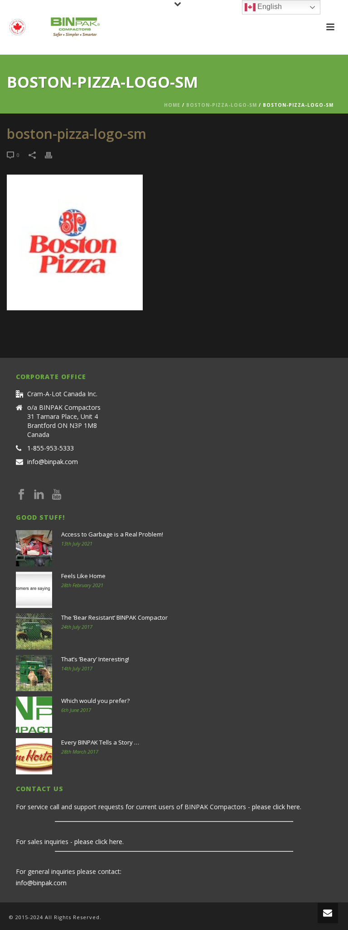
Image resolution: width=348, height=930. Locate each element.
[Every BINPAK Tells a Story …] (34, 756)
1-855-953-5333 (50, 448)
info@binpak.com (52, 462)
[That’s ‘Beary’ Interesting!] (34, 673)
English (269, 6)
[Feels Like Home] (34, 590)
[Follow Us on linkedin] (39, 495)
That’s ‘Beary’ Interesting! (95, 659)
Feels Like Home (83, 576)
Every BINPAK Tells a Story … (100, 742)
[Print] (53, 154)
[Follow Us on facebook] (21, 495)
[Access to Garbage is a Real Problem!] (34, 548)
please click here (276, 806)
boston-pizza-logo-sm (221, 105)
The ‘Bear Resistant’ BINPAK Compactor (114, 617)
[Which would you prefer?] (34, 715)
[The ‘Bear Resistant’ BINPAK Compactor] (34, 631)
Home (172, 105)
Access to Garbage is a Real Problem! (112, 534)
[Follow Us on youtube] (56, 495)
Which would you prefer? (95, 701)
